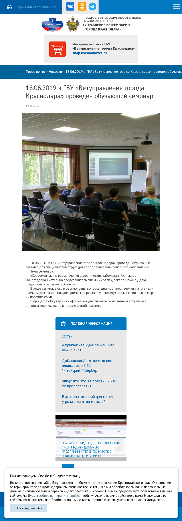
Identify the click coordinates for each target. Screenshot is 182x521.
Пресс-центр (35, 71)
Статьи (67, 337)
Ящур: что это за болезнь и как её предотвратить (89, 383)
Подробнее (91, 438)
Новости (55, 71)
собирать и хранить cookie (59, 495)
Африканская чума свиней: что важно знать (88, 347)
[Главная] (91, 31)
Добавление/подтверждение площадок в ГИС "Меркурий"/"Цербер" (87, 365)
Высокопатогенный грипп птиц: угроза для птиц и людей (88, 399)
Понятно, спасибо (29, 508)
